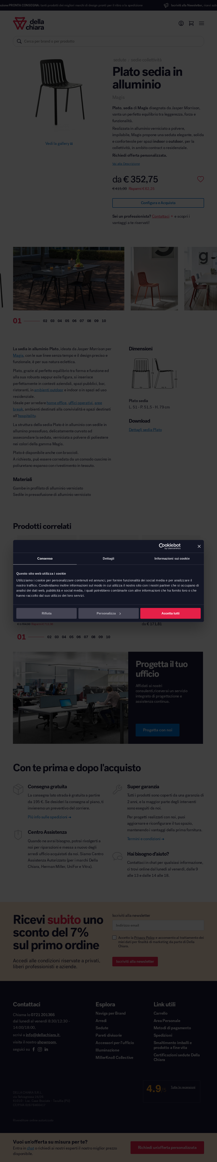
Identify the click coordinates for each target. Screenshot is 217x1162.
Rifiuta (46, 613)
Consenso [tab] (45, 558)
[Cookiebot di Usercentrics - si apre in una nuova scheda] (162, 546)
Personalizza (106, 613)
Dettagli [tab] (108, 558)
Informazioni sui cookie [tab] (171, 558)
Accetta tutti (170, 613)
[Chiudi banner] (199, 546)
